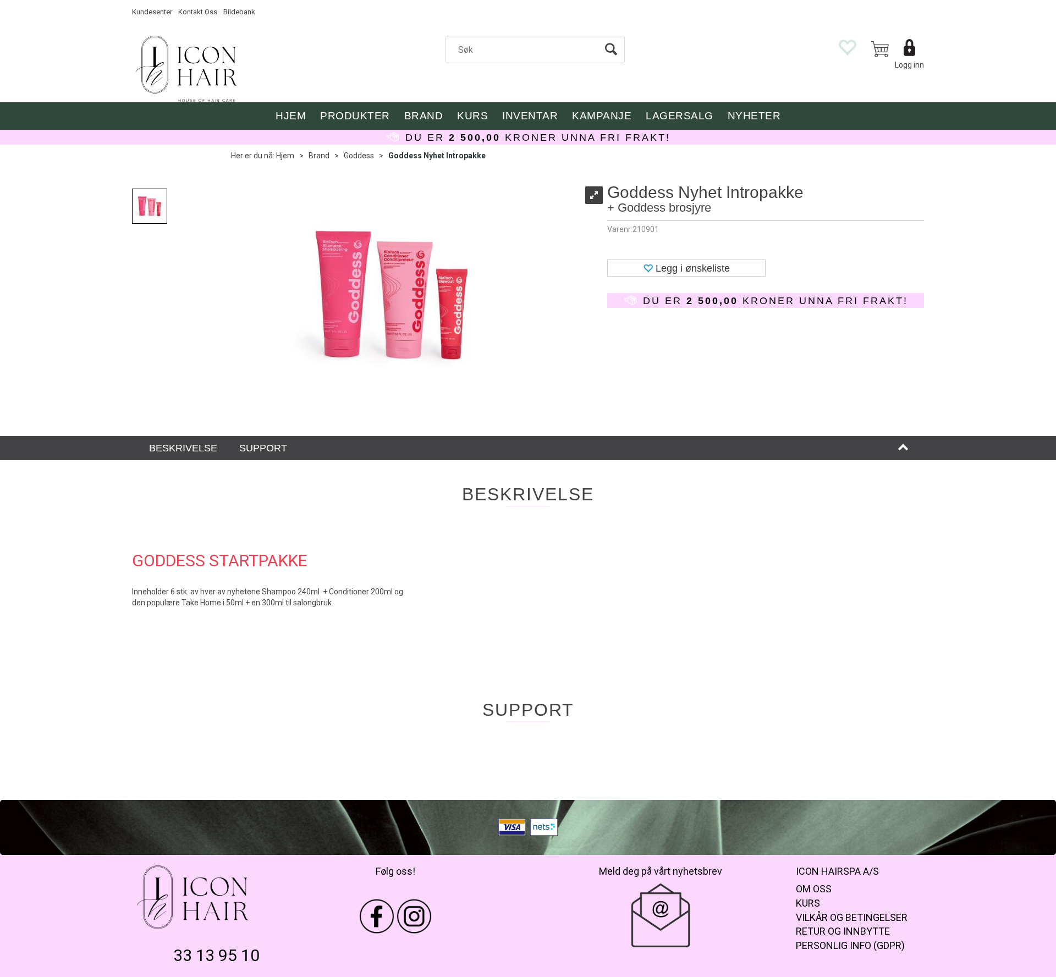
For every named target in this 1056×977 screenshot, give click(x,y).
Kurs (472, 116)
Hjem (285, 155)
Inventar (530, 116)
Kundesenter (152, 12)
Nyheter (754, 116)
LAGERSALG (679, 116)
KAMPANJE (601, 116)
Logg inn (909, 64)
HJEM (291, 116)
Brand (423, 116)
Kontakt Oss (197, 12)
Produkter (355, 116)
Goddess (359, 155)
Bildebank (239, 12)
